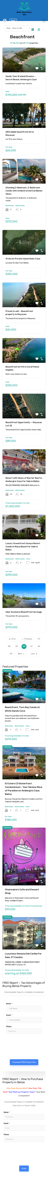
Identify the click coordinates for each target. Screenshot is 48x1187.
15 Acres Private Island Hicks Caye (23, 258)
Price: (6, 1037)
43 (11, 654)
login (13, 20)
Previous (28, 639)
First (13, 639)
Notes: (6, 1045)
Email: (9, 1015)
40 (24, 646)
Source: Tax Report (11, 1041)
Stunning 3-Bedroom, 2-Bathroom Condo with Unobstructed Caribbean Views (24, 190)
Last (33, 654)
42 (39, 646)
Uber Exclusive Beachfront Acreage (24, 612)
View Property (24, 67)
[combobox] (18, 28)
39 (17, 646)
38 (9, 646)
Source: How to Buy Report (11, 1149)
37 (39, 639)
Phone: (9, 1026)
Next (20, 654)
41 (31, 646)
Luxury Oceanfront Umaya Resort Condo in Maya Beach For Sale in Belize (23, 546)
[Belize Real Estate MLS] (24, 14)
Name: (9, 1004)
